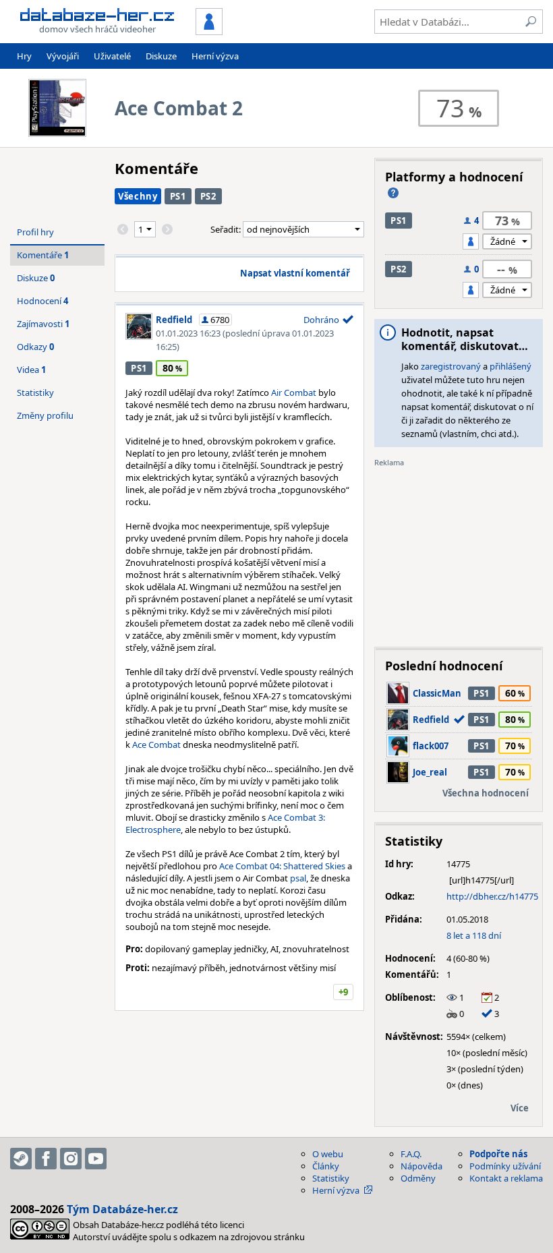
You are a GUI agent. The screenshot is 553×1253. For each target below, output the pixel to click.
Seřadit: (226, 229)
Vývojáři (63, 56)
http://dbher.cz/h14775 (492, 896)
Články (325, 1166)
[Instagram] (71, 1158)
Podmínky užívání (505, 1166)
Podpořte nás (498, 1154)
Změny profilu (45, 415)
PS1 (178, 196)
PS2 (208, 196)
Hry (24, 56)
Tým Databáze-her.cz (122, 1209)
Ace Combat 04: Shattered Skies (282, 866)
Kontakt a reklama (506, 1178)
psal (298, 878)
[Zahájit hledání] (531, 21)
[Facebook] (46, 1158)
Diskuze (161, 56)
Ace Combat (156, 744)
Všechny (138, 196)
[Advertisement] (458, 552)
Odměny (418, 1178)
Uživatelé (112, 56)
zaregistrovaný (451, 366)
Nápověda (421, 1166)
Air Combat (293, 392)
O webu (327, 1154)
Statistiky (35, 392)
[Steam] (21, 1158)
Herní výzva (215, 56)
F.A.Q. (411, 1154)
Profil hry (35, 232)
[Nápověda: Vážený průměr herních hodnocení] (393, 193)
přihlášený (510, 366)
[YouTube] (96, 1158)
